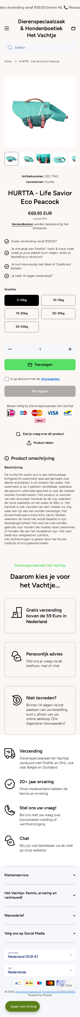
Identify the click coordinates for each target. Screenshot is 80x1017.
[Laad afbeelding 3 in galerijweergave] (43, 159)
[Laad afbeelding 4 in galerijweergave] (59, 159)
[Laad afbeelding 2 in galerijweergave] (27, 159)
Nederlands (17, 972)
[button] (40, 443)
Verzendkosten (22, 224)
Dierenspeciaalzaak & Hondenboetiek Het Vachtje (45, 991)
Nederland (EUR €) (23, 956)
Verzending (31, 751)
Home (8, 61)
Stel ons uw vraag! (38, 807)
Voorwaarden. (50, 379)
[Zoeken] (8, 47)
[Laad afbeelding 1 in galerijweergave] (11, 159)
